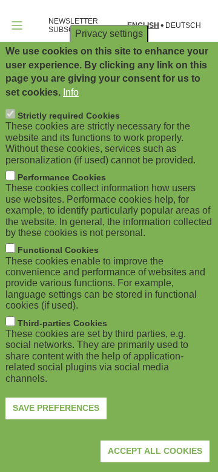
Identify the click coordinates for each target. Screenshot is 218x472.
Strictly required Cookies (69, 115)
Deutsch (183, 26)
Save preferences (56, 408)
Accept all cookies (155, 451)
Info (71, 92)
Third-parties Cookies (62, 323)
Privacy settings (109, 33)
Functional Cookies (58, 250)
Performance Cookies (62, 177)
